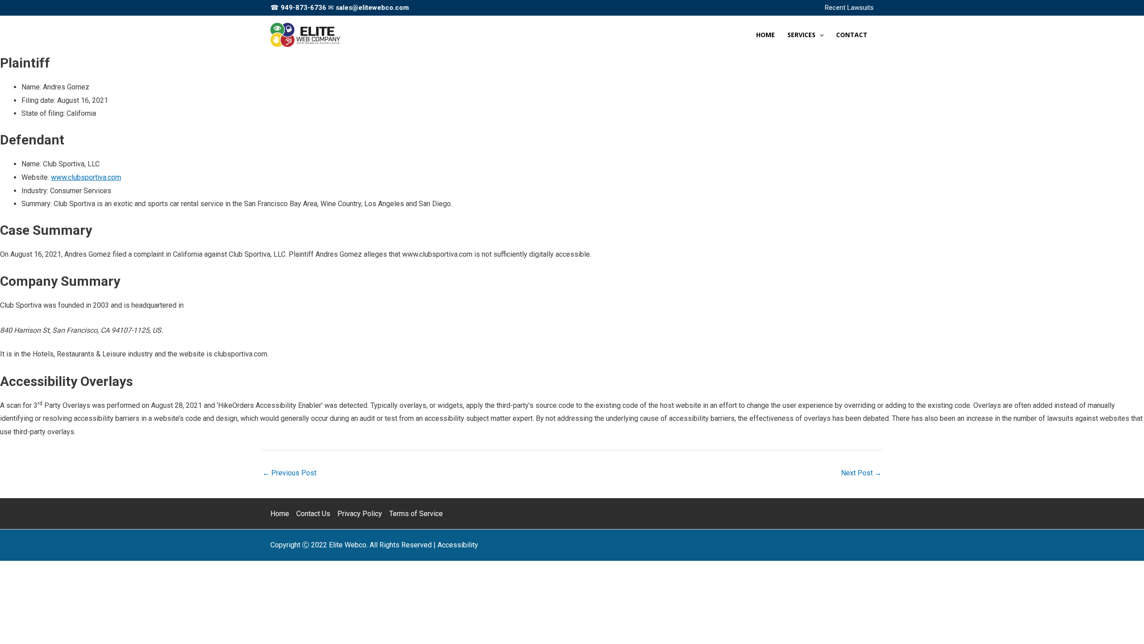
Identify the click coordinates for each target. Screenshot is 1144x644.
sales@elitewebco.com (372, 8)
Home (279, 513)
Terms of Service (416, 513)
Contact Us (313, 513)
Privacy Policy (359, 513)
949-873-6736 (303, 8)
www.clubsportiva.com (86, 177)
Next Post (861, 473)
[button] (820, 35)
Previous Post (289, 473)
